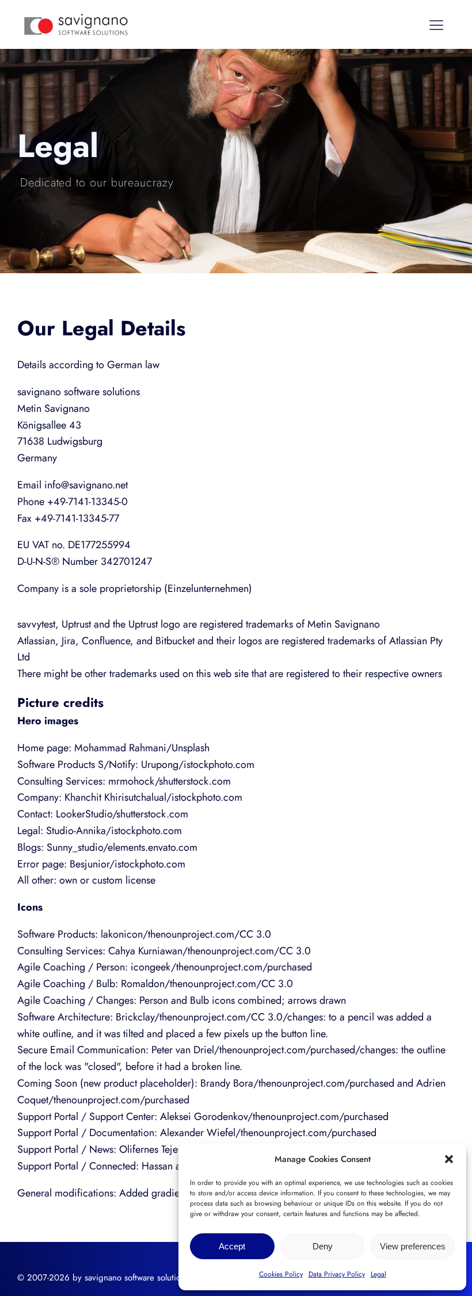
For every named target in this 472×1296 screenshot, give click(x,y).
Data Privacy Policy (337, 1274)
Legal (378, 1274)
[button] (449, 1159)
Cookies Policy (281, 1274)
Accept (232, 1246)
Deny (323, 1246)
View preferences (413, 1246)
